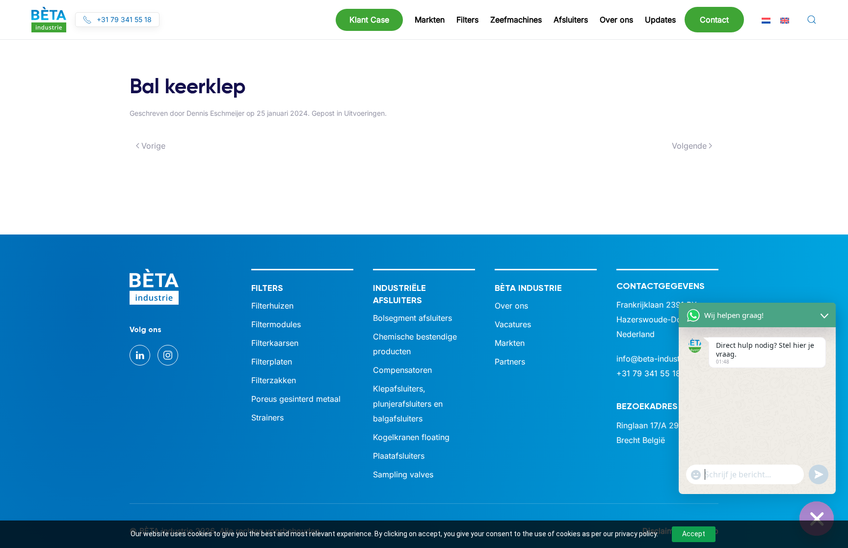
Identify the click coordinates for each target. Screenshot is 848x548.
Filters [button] (467, 20)
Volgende (689, 146)
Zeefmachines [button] (516, 20)
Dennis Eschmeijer (215, 113)
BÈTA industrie (528, 288)
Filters (267, 288)
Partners (510, 361)
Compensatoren (402, 370)
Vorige (153, 146)
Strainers (267, 417)
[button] (812, 19)
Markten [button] (430, 20)
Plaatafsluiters (398, 456)
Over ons (511, 306)
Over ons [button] (616, 20)
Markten (510, 343)
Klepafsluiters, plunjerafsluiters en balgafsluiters (408, 403)
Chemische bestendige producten (415, 344)
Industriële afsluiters (399, 294)
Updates (660, 20)
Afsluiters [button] (571, 20)
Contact (714, 20)
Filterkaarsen (274, 343)
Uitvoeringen (364, 113)
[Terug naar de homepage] (48, 19)
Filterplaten (271, 361)
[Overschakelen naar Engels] (784, 19)
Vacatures (513, 324)
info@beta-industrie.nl (657, 359)
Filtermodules (276, 324)
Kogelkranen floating (411, 437)
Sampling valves (403, 474)
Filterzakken (273, 380)
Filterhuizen (272, 306)
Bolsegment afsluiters (412, 318)
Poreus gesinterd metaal (296, 399)
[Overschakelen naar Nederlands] (766, 19)
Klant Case (369, 20)
